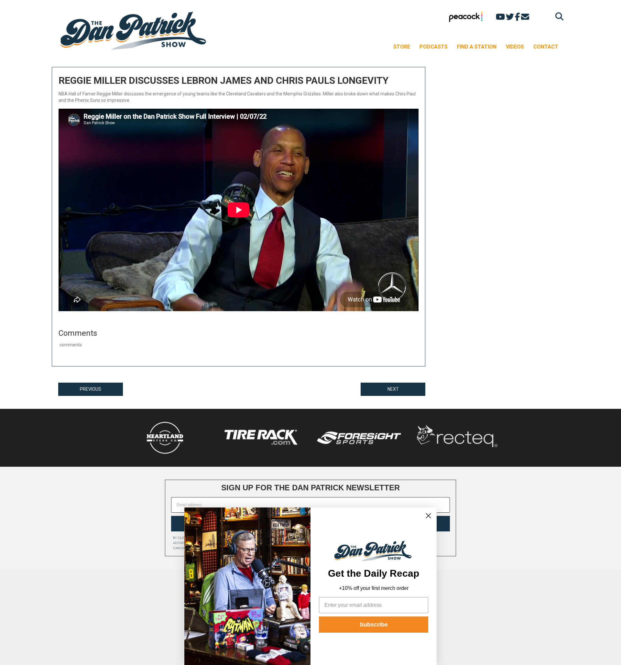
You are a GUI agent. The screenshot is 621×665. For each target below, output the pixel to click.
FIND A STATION (476, 47)
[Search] (558, 16)
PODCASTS (433, 47)
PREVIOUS (90, 389)
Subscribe (374, 624)
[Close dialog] (428, 515)
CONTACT (545, 47)
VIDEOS (515, 47)
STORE (401, 47)
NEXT (393, 389)
